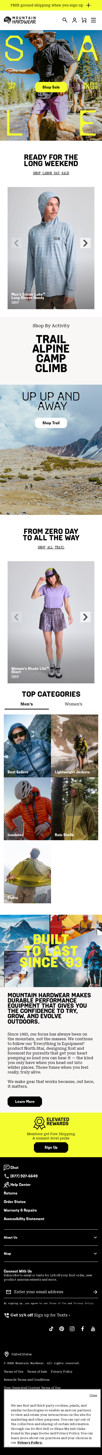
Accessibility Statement (24, 1219)
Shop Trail (51, 423)
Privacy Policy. (30, 1442)
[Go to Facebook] (82, 1331)
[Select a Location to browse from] (6, 1354)
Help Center (20, 1184)
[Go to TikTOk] (51, 1331)
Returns (10, 1193)
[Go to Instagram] (72, 1331)
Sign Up (51, 1147)
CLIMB (51, 368)
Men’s (26, 704)
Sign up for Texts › (37, 1315)
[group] (51, 1136)
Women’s (73, 704)
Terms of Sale (37, 1371)
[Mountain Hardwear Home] (20, 20)
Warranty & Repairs (20, 1210)
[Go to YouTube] (93, 1331)
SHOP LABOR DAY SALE (51, 173)
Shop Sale (51, 87)
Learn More (25, 1101)
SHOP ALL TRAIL (51, 547)
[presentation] (65, 20)
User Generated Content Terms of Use (32, 1388)
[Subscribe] (95, 1292)
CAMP (51, 358)
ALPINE (51, 348)
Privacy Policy (83, 1303)
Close (93, 1395)
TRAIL (51, 339)
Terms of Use (57, 1303)
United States (21, 1354)
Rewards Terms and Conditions (27, 1379)
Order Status (15, 1201)
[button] (93, 20)
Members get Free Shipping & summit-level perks (51, 1136)
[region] (52, 1418)
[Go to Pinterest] (61, 1331)
